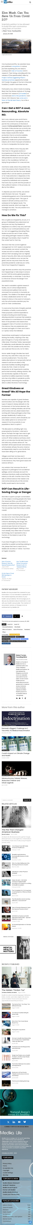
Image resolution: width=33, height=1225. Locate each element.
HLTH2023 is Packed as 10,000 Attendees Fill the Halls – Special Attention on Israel (21, 917)
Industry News (6, 643)
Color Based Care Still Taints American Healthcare (20, 846)
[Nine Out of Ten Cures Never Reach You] (6, 1023)
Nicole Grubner (6, 834)
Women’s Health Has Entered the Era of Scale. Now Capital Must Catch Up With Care (21, 1039)
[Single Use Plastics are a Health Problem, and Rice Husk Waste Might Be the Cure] (6, 1057)
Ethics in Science (7, 629)
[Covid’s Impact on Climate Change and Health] (16, 743)
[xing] (25, 698)
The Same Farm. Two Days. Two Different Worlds (21, 1005)
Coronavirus (24, 639)
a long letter (16, 66)
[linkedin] (17, 698)
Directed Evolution (7, 627)
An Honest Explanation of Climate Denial (21, 925)
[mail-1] (19, 698)
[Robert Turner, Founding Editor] (9, 676)
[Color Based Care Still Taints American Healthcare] (6, 848)
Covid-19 (16, 624)
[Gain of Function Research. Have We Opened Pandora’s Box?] (6, 910)
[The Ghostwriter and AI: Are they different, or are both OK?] (6, 901)
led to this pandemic (19, 96)
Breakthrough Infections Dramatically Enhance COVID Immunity (20, 856)
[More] (22, 616)
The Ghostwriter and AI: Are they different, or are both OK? (21, 899)
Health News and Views (8, 636)
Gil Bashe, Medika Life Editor (9, 992)
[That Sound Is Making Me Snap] (6, 1083)
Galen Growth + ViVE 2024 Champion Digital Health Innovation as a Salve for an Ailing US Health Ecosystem (21, 882)
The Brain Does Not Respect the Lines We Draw (21, 1047)
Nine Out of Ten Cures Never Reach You (20, 1022)
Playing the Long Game (18, 1029)
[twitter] (22, 698)
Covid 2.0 (9, 624)
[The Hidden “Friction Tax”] (16, 977)
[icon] (8, 1122)
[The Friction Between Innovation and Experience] (6, 1066)
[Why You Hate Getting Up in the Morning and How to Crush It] (6, 865)
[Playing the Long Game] (6, 1032)
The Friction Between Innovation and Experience (21, 1064)
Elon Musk (17, 627)
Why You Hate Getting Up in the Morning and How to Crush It (20, 864)
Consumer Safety (14, 634)
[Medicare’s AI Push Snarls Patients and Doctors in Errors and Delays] (6, 1075)
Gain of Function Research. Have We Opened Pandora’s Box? (8, 563)
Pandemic (27, 629)
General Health (16, 639)
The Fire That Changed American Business (12, 830)
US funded (22, 94)
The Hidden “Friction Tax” (13, 990)
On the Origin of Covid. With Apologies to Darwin (8, 575)
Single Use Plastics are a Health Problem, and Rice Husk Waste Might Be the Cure (21, 1056)
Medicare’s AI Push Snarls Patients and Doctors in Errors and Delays (20, 1074)
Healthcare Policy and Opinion (18, 641)
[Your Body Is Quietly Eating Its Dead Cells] (6, 1015)
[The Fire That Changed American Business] (16, 816)
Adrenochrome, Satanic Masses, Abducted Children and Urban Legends (14, 780)
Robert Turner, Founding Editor (12, 31)
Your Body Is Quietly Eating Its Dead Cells (20, 1013)
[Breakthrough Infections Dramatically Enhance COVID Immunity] (6, 857)
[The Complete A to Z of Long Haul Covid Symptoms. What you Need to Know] (6, 893)
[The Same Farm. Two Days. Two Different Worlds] (6, 1006)
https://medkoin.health (21, 659)
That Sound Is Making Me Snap (20, 1081)
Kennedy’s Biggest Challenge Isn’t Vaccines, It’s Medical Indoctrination (16, 729)
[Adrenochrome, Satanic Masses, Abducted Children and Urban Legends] (16, 768)
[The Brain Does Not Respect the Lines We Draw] (6, 1049)
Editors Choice (20, 636)
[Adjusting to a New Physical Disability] (6, 874)
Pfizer (4, 632)
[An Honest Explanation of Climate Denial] (6, 927)
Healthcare (5, 641)
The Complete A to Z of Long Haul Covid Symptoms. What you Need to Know (21, 892)
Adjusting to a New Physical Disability (20, 872)
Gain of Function (17, 71)
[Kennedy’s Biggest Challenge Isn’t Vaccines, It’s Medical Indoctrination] (16, 718)
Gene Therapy (6, 639)
